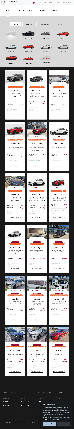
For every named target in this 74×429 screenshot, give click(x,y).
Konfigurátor (67, 2)
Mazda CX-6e (25, 409)
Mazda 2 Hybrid (37, 248)
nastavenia (56, 419)
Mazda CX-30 (59, 91)
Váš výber (41, 3)
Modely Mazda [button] (54, 2)
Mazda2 (6, 398)
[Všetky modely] (11, 33)
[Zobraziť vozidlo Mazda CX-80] (37, 334)
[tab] (8, 10)
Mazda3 (6, 401)
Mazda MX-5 (42, 398)
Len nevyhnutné (63, 423)
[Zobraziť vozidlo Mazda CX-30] (15, 232)
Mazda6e (6, 405)
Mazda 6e (15, 195)
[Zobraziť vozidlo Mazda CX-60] (15, 334)
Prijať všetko (50, 423)
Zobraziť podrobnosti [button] (15, 114)
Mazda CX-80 (15, 299)
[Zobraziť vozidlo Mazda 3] (59, 334)
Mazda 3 (37, 299)
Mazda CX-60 (59, 299)
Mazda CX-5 (15, 91)
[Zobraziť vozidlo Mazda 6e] (59, 232)
